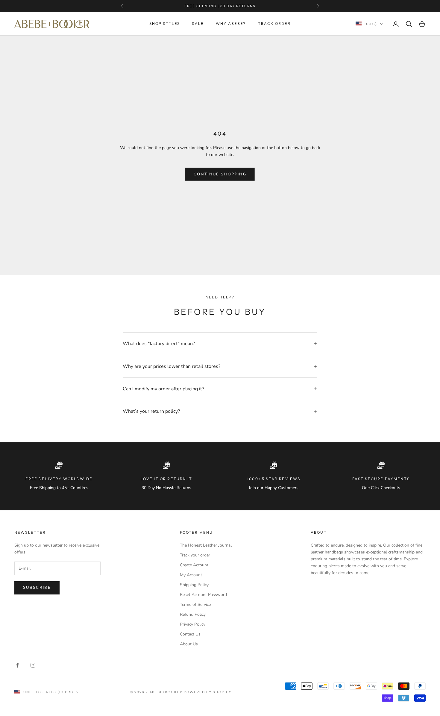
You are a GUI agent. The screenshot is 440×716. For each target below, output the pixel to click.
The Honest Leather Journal (206, 545)
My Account (191, 575)
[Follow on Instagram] (33, 665)
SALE (198, 24)
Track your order (195, 555)
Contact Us (190, 634)
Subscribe (37, 587)
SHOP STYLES (164, 24)
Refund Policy (193, 614)
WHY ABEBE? (231, 24)
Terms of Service (195, 604)
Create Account (194, 565)
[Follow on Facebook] (17, 665)
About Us (189, 644)
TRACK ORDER (274, 24)
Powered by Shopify (207, 692)
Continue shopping (220, 174)
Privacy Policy (192, 624)
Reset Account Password (203, 594)
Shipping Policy (194, 585)
